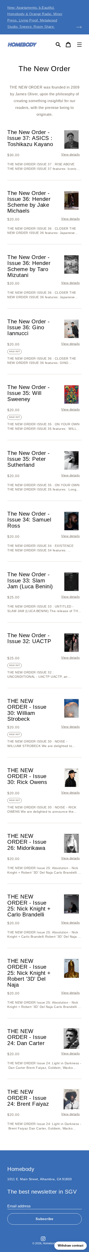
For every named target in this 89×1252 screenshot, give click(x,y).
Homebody (50, 1243)
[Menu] (79, 45)
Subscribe (44, 1219)
